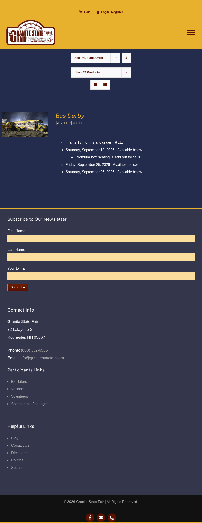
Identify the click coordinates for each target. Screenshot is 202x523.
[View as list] (105, 84)
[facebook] (90, 517)
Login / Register (112, 12)
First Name (16, 231)
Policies (17, 460)
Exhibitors (19, 381)
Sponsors (19, 467)
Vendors (17, 389)
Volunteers (19, 396)
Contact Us (20, 445)
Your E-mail (16, 268)
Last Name (16, 249)
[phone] (112, 517)
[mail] (101, 517)
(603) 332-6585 (34, 350)
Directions (19, 453)
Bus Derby (70, 115)
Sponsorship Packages (30, 404)
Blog (14, 438)
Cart (87, 12)
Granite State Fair (90, 502)
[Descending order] (126, 58)
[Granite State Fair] (30, 21)
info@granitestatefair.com (41, 358)
